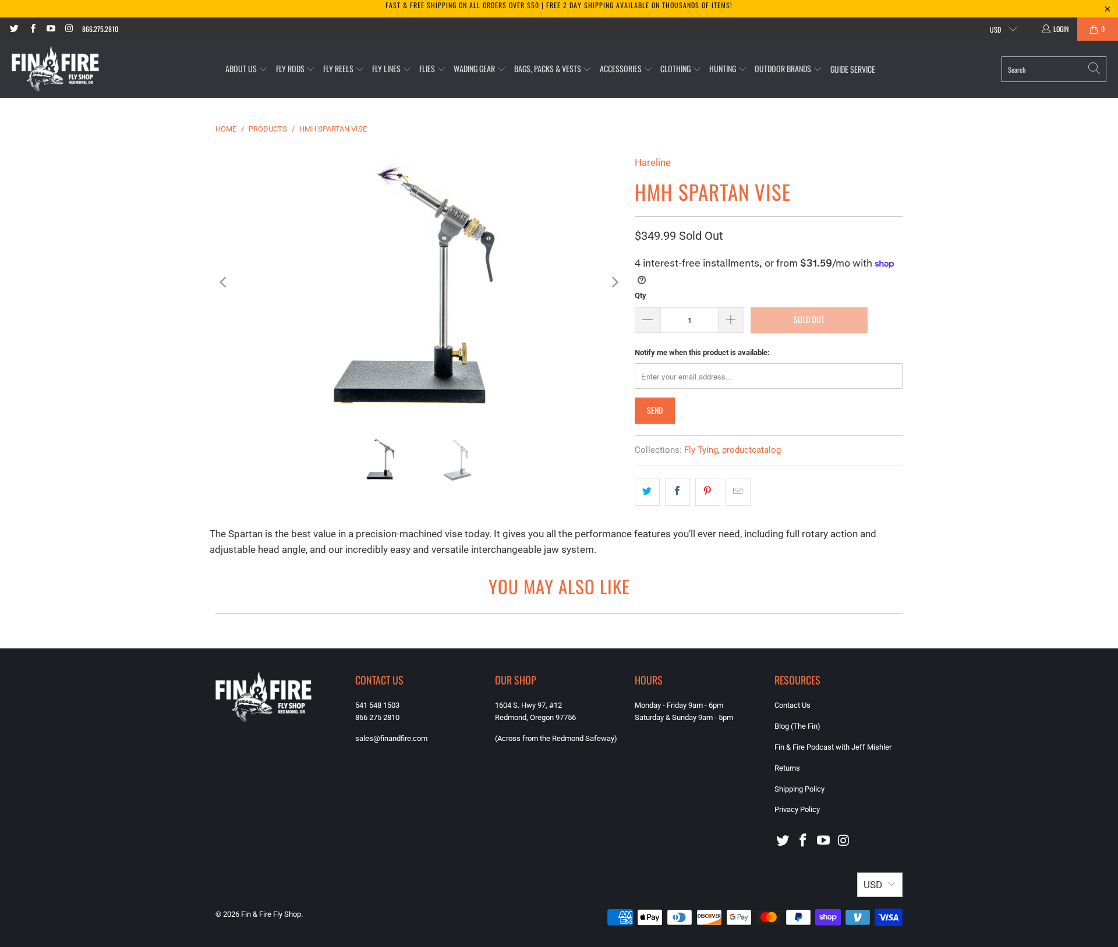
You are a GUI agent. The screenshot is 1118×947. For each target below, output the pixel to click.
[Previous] (224, 282)
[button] (246, 69)
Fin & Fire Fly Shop (271, 914)
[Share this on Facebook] (677, 491)
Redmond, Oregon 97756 (535, 717)
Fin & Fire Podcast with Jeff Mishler (832, 747)
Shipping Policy (799, 789)
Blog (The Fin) (797, 726)
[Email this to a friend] (738, 491)
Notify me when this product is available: (702, 352)
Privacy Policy (797, 809)
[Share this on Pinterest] (707, 491)
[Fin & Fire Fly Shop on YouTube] (50, 29)
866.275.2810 (100, 29)
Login (1061, 29)
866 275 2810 (377, 717)
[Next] (614, 282)
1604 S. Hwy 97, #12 (528, 705)
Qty (640, 295)
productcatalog (751, 450)
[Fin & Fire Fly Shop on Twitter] (14, 29)
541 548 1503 (377, 705)
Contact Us (792, 705)
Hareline (653, 162)
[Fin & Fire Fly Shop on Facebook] (32, 29)
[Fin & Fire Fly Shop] (55, 69)
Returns (787, 768)
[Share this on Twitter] (647, 491)
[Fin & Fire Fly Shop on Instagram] (68, 29)
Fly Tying (701, 450)
